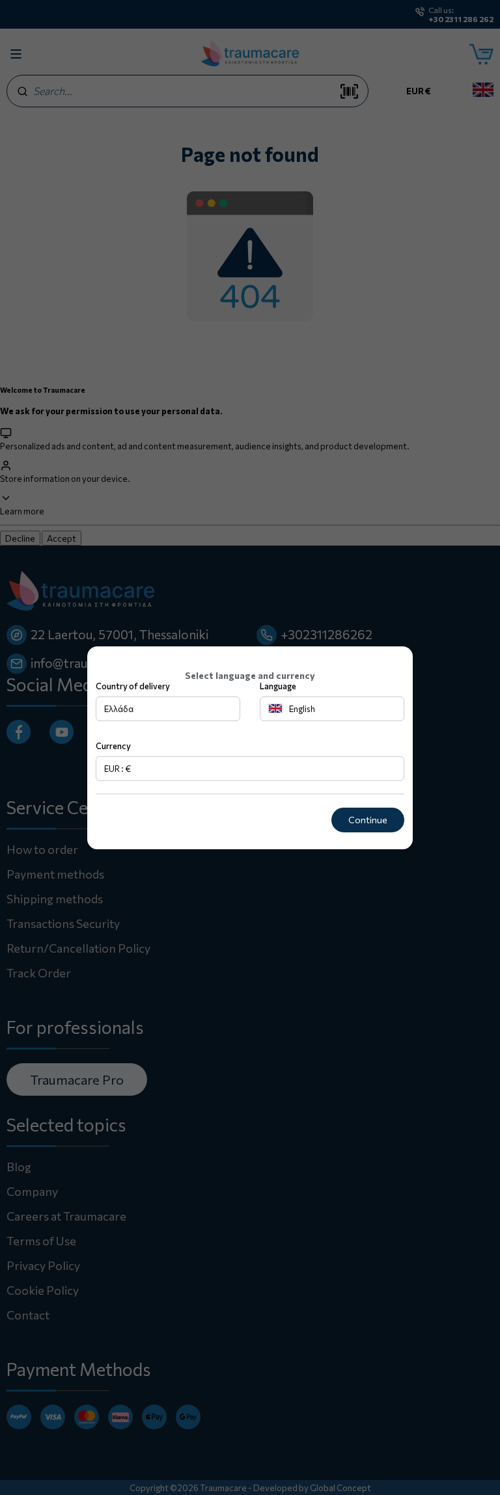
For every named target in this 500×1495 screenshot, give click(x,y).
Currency (113, 746)
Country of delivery (133, 686)
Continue (367, 819)
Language (278, 686)
